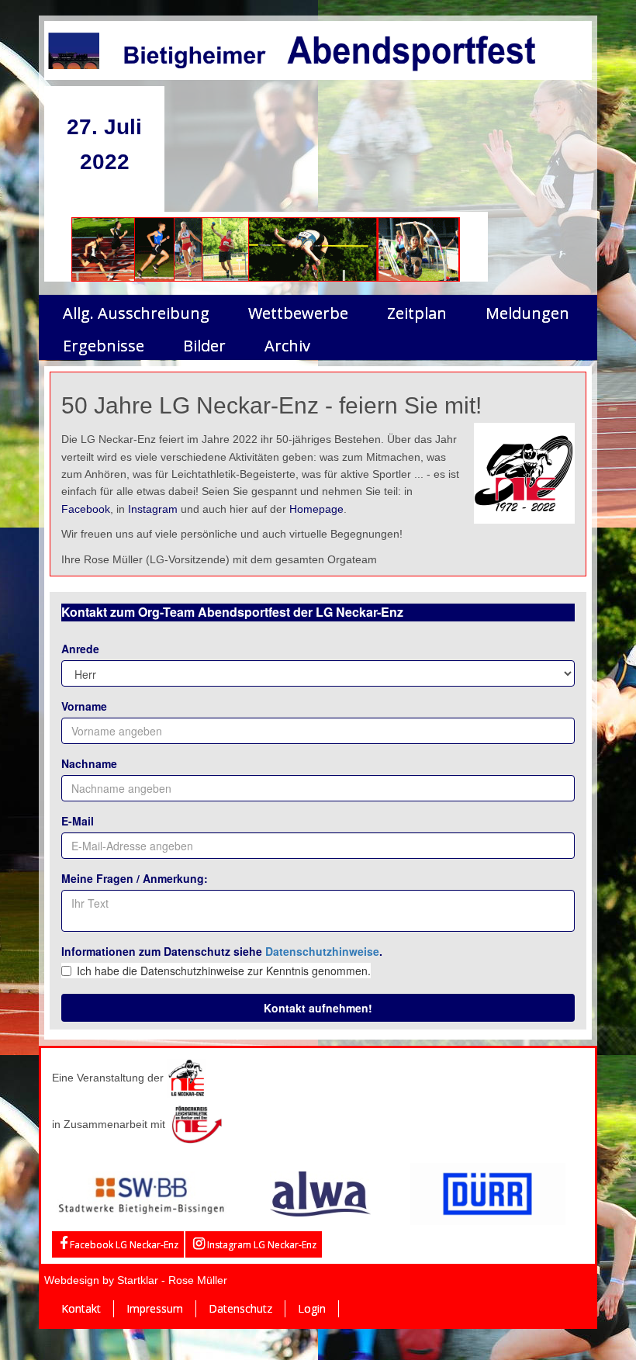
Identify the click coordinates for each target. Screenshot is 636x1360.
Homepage (316, 509)
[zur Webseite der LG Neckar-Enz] (186, 1077)
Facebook (85, 509)
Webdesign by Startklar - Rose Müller (135, 1280)
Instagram (153, 509)
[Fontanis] (320, 1192)
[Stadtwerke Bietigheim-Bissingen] (141, 1192)
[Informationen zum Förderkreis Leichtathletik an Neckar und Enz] (196, 1123)
